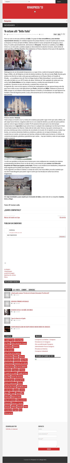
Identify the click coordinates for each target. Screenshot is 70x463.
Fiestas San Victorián (17, 377)
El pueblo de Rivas (22, 373)
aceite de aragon (9, 273)
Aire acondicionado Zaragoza (44, 344)
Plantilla (18, 393)
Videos (25, 407)
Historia (20, 383)
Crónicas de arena (9, 367)
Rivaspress (7, 403)
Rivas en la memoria (10, 400)
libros (6, 277)
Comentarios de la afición (20, 363)
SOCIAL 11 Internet (11, 429)
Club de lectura (9, 363)
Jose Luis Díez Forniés (10, 387)
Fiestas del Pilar (19, 380)
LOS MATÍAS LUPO (22, 387)
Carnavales (17, 360)
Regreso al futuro (16, 397)
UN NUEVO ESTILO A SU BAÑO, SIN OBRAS (22, 310)
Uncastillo (20, 407)
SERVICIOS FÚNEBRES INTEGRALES (20, 301)
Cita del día (63, 217)
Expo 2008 (7, 377)
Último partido (8, 413)
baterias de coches (10, 275)
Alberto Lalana (8, 347)
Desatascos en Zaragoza (42, 342)
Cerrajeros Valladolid (41, 351)
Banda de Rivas (9, 357)
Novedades (9, 25)
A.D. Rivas (7, 343)
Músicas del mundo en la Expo (12, 217)
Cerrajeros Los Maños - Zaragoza (45, 339)
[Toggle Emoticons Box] (5, 263)
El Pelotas (22, 370)
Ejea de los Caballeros (21, 367)
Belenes (16, 357)
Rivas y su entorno (21, 400)
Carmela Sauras (9, 360)
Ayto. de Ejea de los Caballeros (13, 353)
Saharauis (7, 407)
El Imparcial (15, 370)
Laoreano (16, 390)
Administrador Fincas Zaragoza (44, 346)
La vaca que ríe (17, 34)
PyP (23, 393)
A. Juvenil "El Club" (9, 340)
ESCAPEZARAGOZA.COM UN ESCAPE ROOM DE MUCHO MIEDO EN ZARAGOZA (30, 327)
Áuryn (20, 410)
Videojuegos (8, 271)
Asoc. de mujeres (9, 350)
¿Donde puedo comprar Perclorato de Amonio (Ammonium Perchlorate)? (30, 293)
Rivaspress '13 (35, 7)
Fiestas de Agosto (9, 380)
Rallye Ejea (7, 397)
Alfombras (16, 347)
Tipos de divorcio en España (18, 318)
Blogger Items (43, 459)
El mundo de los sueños (11, 373)
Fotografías (10, 34)
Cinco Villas (24, 360)
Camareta (21, 357)
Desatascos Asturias (41, 349)
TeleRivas (13, 407)
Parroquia (12, 393)
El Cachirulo (8, 370)
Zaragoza (15, 410)
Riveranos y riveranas (26, 34)
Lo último (22, 390)
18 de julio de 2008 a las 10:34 (15, 232)
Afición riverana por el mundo (18, 343)
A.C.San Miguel (19, 340)
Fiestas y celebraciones (11, 383)
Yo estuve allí (35, 34)
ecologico (7, 269)
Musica (6, 393)
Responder (62, 236)
